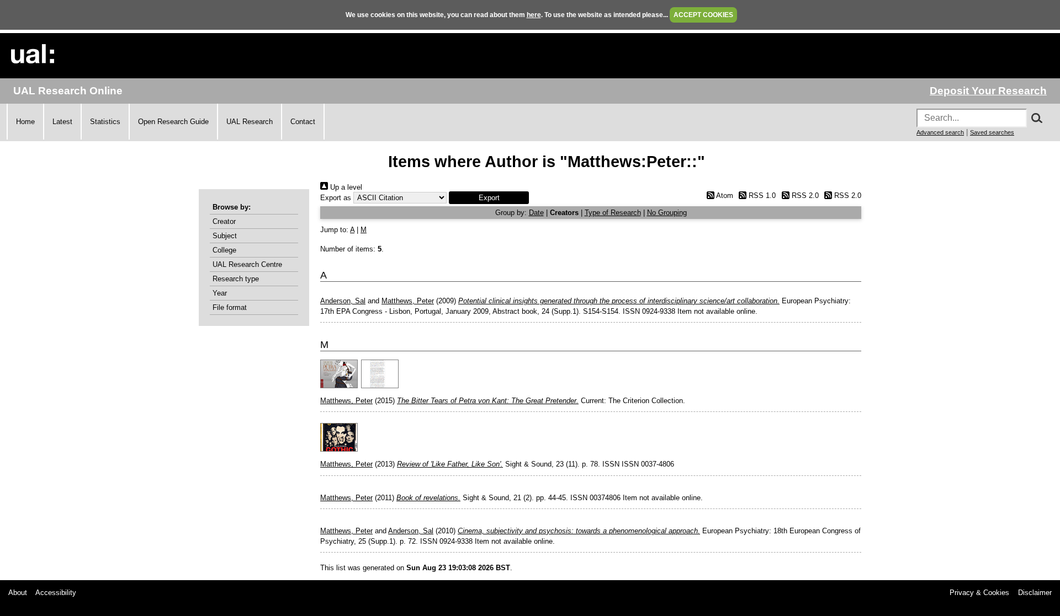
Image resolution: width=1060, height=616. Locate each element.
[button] (489, 197)
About (17, 592)
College (224, 250)
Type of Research (613, 212)
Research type (236, 279)
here (534, 15)
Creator (224, 221)
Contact (302, 121)
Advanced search (940, 132)
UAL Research (249, 121)
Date (536, 212)
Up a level (345, 187)
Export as (335, 198)
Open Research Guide (173, 121)
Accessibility (55, 592)
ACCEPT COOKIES (703, 15)
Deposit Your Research (988, 91)
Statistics (105, 121)
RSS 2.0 (803, 195)
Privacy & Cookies (979, 592)
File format (230, 307)
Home (25, 121)
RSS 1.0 (761, 195)
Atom (723, 195)
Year (220, 293)
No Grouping (667, 212)
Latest (62, 121)
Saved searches (992, 132)
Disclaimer (1035, 592)
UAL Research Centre (247, 264)
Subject (225, 236)
